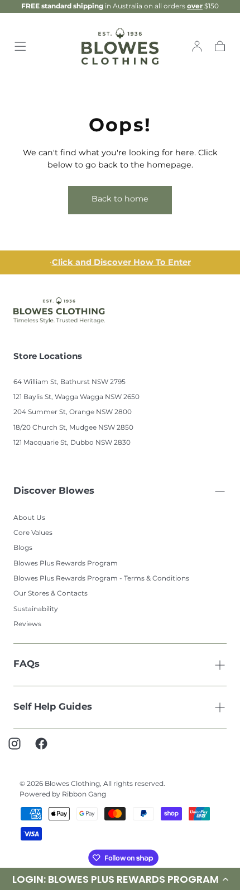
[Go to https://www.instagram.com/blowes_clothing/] (20, 749)
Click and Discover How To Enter (121, 262)
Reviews (27, 624)
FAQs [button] (26, 664)
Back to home (120, 199)
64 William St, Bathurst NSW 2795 (69, 382)
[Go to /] (120, 46)
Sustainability (35, 609)
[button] (20, 46)
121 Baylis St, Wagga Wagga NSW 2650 (76, 397)
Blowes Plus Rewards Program (65, 563)
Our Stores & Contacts (50, 593)
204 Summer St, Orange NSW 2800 (72, 412)
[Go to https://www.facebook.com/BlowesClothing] (47, 749)
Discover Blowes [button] (53, 491)
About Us (29, 518)
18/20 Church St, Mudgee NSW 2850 (73, 427)
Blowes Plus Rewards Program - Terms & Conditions (101, 578)
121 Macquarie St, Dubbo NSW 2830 (72, 442)
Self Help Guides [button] (52, 707)
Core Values (32, 533)
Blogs (22, 548)
